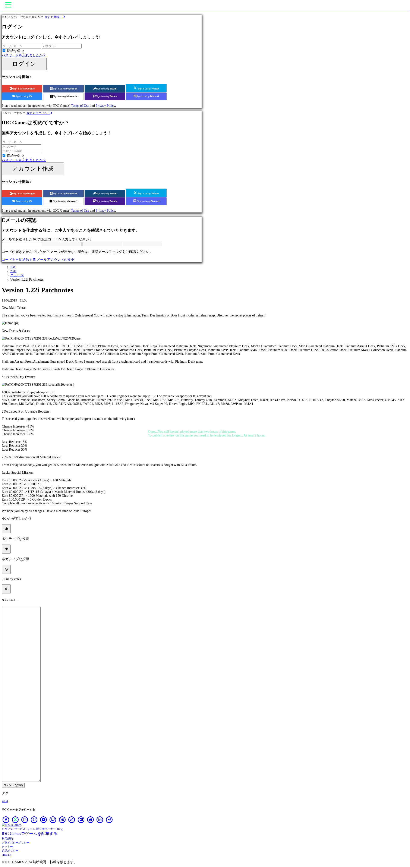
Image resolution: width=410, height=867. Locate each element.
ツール (31, 828)
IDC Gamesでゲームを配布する (29, 833)
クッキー (7, 846)
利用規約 (7, 838)
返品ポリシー (10, 850)
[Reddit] (90, 819)
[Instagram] (24, 819)
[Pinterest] (34, 819)
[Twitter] (15, 819)
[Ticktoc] (71, 819)
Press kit (6, 854)
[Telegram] (109, 819)
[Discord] (81, 819)
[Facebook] (6, 819)
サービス (19, 828)
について (7, 828)
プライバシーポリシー (15, 842)
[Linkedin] (100, 819)
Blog (60, 828)
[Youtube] (43, 819)
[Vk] (62, 819)
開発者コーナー (46, 828)
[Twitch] (53, 819)
